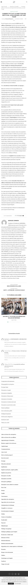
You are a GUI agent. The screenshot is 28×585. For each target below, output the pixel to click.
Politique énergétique (6, 528)
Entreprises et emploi (6, 390)
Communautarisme (5, 449)
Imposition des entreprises (7, 499)
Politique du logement (6, 413)
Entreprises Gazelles (6, 475)
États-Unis (3, 487)
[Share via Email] (23, 215)
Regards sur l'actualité (14, 6)
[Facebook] (9, 574)
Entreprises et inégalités (6, 393)
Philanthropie (4, 525)
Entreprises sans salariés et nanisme (9, 484)
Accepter (11, 583)
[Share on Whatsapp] (21, 215)
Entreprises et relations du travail (8, 402)
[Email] (19, 574)
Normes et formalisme (6, 517)
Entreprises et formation (6, 399)
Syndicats (3, 561)
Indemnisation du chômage (7, 505)
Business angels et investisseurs (8, 443)
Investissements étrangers (7, 511)
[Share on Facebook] (17, 215)
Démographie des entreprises (7, 384)
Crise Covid (4, 452)
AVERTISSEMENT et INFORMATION (18, 339)
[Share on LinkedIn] (20, 215)
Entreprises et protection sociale (8, 405)
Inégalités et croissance (6, 508)
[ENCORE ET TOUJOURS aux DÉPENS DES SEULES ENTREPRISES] (14, 306)
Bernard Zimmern (9, 18)
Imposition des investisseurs (8, 502)
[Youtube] (15, 574)
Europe (3, 490)
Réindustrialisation (5, 540)
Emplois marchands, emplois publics (9, 469)
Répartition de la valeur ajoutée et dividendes (12, 546)
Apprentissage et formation (7, 440)
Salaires (3, 555)
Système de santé (5, 419)
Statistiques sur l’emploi (7, 558)
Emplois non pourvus (6, 472)
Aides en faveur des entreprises (8, 434)
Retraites (3, 549)
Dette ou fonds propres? (7, 455)
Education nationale (6, 463)
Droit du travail (4, 458)
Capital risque (4, 446)
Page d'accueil (4, 6)
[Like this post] (16, 215)
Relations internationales (7, 543)
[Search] (26, 2)
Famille (3, 493)
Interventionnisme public (6, 410)
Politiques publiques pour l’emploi (9, 531)
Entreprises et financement (7, 396)
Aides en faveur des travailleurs (8, 437)
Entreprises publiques (6, 481)
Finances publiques (5, 408)
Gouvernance (4, 496)
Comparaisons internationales (7, 381)
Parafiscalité (4, 520)
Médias (3, 514)
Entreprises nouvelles (6, 478)
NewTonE (6, 339)
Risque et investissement (7, 552)
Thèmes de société (5, 422)
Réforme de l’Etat (5, 537)
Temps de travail (5, 564)
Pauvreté (3, 522)
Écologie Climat (4, 387)
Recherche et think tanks (7, 534)
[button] (2, 310)
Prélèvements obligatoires (7, 416)
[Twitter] (12, 574)
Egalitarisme (4, 466)
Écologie (3, 461)
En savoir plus (18, 583)
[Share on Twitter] (18, 215)
